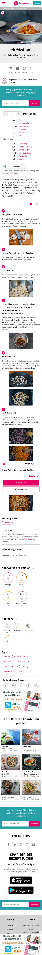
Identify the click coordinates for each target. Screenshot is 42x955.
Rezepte (4, 8)
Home (10, 925)
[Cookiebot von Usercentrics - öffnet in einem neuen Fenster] (25, 464)
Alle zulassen (21, 483)
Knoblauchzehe (24, 153)
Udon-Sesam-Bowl (30, 797)
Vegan (12, 8)
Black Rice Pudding (9, 797)
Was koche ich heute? (31, 925)
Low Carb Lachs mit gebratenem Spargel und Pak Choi (30, 773)
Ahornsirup (22, 144)
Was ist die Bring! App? (10, 173)
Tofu (20, 120)
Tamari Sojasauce (25, 147)
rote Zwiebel (23, 126)
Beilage (7, 656)
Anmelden (34, 103)
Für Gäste (21, 656)
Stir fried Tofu (21, 8)
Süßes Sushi (27, 747)
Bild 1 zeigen (20, 42)
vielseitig (8, 671)
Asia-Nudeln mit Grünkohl (8, 773)
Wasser (21, 159)
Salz (20, 135)
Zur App (37, 3)
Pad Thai (27, 539)
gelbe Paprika (23, 123)
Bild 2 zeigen (22, 42)
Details (32, 476)
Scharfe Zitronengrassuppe (9, 748)
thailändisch (9, 666)
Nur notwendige (21, 489)
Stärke (21, 132)
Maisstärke (22, 156)
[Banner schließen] (38, 464)
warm (21, 671)
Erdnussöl (22, 129)
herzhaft (8, 661)
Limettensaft (23, 150)
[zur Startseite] (21, 3)
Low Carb (22, 661)
